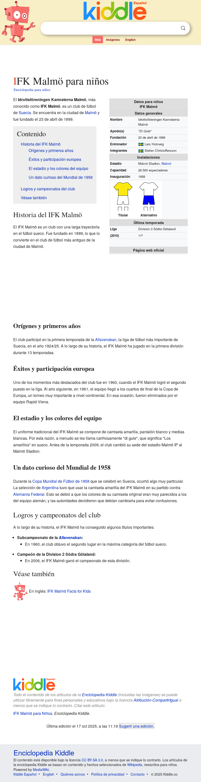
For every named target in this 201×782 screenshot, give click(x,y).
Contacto (138, 774)
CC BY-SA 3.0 (92, 759)
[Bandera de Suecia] (141, 144)
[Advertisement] (100, 58)
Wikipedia (134, 764)
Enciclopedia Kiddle (99, 694)
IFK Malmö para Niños (32, 713)
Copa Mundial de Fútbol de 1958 (60, 481)
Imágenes (113, 39)
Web (98, 39)
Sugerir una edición (136, 726)
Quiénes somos (73, 774)
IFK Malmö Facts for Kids (69, 591)
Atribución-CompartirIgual (156, 700)
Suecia (25, 112)
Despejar (173, 28)
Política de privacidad (107, 774)
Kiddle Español (25, 774)
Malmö (166, 163)
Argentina (50, 487)
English (130, 39)
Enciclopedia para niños (32, 89)
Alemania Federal (28, 494)
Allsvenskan (105, 339)
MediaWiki (41, 769)
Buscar (183, 28)
